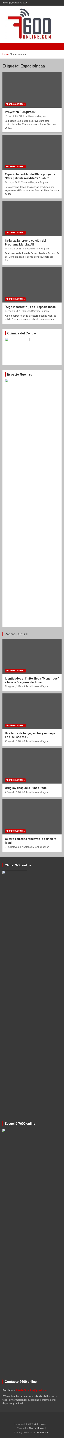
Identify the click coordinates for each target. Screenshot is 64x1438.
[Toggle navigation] (6, 46)
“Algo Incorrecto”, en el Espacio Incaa (30, 307)
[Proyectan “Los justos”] (32, 90)
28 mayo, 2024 (12, 182)
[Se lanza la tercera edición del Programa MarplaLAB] (32, 218)
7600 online (40, 1424)
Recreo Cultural (15, 104)
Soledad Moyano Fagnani (33, 116)
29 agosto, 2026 (13, 686)
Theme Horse (36, 1428)
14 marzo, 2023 (13, 311)
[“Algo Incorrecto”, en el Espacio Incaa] (32, 285)
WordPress (43, 1432)
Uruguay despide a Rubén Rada (26, 788)
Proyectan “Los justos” (20, 112)
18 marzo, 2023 (13, 248)
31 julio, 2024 (11, 116)
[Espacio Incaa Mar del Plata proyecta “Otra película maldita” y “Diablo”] (32, 152)
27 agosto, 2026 (13, 792)
